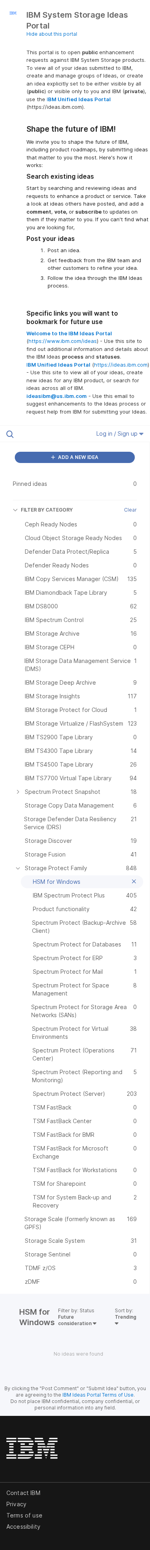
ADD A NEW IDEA (77, 457)
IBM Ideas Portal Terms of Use (98, 1395)
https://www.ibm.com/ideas (62, 341)
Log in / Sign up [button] (117, 433)
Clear (130, 510)
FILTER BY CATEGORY (47, 510)
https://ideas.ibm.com (121, 364)
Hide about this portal (51, 34)
